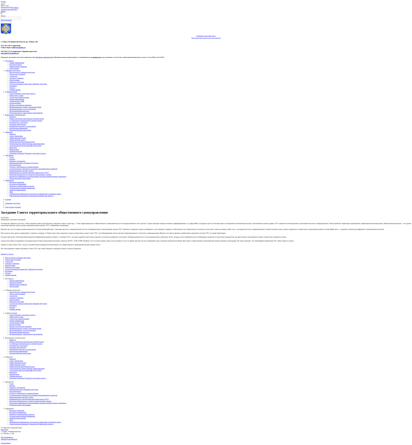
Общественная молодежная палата (22, 142)
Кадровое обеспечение (17, 124)
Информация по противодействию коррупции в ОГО (29, 173)
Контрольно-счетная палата (15, 115)
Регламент (13, 86)
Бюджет (12, 159)
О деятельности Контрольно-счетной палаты (25, 121)
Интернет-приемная (16, 182)
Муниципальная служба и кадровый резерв (25, 107)
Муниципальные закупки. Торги (21, 171)
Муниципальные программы (20, 178)
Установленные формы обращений (22, 188)
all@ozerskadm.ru (18, 47)
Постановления (15, 165)
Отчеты (12, 88)
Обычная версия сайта (9, 9)
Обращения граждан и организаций (22, 126)
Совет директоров (16, 136)
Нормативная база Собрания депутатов (23, 163)
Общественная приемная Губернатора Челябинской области (31, 196)
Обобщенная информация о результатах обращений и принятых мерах (35, 194)
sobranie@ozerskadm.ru (10, 53)
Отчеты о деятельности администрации (24, 167)
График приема (15, 90)
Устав (11, 157)
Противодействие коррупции (20, 130)
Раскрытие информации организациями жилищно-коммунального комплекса (37, 176)
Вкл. (12, 7)
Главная (8, 199)
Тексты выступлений (17, 74)
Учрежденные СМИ (16, 101)
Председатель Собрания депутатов (22, 72)
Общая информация (16, 63)
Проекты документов (17, 161)
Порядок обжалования (17, 190)
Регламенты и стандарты (18, 122)
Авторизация (6, 443)
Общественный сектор (17, 138)
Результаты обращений (17, 184)
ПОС (11, 192)
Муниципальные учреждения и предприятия (25, 113)
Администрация (11, 92)
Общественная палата (17, 140)
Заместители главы (16, 95)
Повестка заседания (16, 82)
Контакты (4, 430)
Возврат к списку (7, 254)
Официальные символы (18, 67)
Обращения (9, 180)
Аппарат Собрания (16, 78)
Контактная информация (18, 128)
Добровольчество (15, 151)
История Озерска (15, 65)
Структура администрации (19, 97)
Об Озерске (9, 61)
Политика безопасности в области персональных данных (30, 175)
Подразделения (15, 103)
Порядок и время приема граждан (21, 186)
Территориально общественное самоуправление (27, 144)
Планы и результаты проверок (20, 105)
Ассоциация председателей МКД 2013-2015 (25, 146)
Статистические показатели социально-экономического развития (33, 169)
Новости (12, 117)
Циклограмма (14, 80)
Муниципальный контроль (19, 111)
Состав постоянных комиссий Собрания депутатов (28, 84)
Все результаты (6, 20)
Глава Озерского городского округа (22, 94)
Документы (9, 155)
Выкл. (16, 7)
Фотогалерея (14, 68)
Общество (9, 132)
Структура (13, 76)
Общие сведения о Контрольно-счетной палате (26, 119)
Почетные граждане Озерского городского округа (27, 153)
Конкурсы (13, 148)
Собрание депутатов (12, 70)
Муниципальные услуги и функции (22, 109)
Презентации (14, 149)
